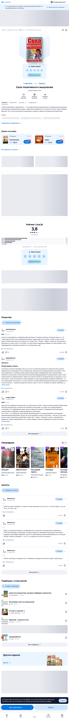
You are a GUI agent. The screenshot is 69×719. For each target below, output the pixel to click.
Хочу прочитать (15, 707)
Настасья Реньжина (38, 475)
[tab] (4, 103)
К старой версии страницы (55, 7)
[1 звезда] (27, 70)
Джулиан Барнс (51, 473)
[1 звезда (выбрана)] (26, 83)
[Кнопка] (12, 449)
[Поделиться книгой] (66, 30)
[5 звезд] (41, 70)
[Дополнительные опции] (31, 707)
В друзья (61, 330)
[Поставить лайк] (2, 352)
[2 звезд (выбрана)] (28, 83)
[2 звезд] (30, 70)
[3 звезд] (34, 70)
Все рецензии (33, 434)
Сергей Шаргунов (7, 473)
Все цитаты (33, 572)
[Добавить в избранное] (62, 30)
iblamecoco (11, 498)
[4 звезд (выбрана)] (31, 83)
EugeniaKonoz (11, 358)
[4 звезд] (38, 70)
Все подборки (33, 645)
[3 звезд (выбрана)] (29, 83)
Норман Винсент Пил (34, 90)
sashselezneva (11, 329)
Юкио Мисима (21, 473)
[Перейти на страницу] (34, 341)
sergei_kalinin (10, 397)
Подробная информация (10, 123)
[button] (34, 50)
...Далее (48, 701)
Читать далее (5, 385)
